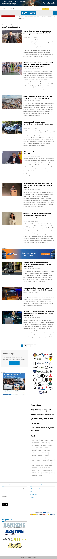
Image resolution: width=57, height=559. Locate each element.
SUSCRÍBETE (45, 8)
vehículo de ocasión (47, 470)
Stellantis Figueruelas (44, 467)
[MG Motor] (43, 377)
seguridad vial (48, 465)
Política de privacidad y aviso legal (37, 489)
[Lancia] (35, 373)
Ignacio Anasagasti (28, 69)
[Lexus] (47, 373)
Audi (38, 440)
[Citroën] (50, 356)
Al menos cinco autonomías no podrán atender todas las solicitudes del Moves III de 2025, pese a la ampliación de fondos (38, 64)
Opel (43, 457)
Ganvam (39, 450)
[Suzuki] (43, 390)
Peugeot (39, 460)
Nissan (46, 455)
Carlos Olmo (26, 37)
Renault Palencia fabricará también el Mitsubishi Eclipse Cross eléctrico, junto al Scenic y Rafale (37, 264)
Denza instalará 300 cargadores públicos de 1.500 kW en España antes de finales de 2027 (38, 289)
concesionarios (35, 445)
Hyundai (33, 452)
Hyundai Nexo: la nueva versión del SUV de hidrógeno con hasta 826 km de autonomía (36, 17)
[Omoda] (39, 381)
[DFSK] (43, 360)
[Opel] (43, 381)
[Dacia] (39, 360)
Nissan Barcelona (36, 457)
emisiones (43, 445)
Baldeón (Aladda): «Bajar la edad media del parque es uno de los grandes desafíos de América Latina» (37, 33)
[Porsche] (50, 381)
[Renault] (36, 385)
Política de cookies (34, 491)
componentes (45, 442)
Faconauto (50, 445)
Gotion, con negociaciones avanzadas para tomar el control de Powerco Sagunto (37, 97)
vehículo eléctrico (36, 472)
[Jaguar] (39, 369)
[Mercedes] (39, 377)
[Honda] (43, 364)
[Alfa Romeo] (35, 356)
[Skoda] (50, 385)
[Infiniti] (50, 364)
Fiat (32, 447)
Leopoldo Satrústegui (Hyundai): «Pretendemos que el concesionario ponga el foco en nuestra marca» (38, 124)
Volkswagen (46, 472)
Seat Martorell (39, 465)
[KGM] (46, 369)
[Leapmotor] (43, 373)
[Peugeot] (47, 381)
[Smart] (35, 390)
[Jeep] (42, 369)
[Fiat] (35, 364)
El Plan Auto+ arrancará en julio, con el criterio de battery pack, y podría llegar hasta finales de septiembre (38, 313)
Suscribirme (15, 363)
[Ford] (39, 364)
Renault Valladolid (46, 462)
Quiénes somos (33, 494)
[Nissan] (35, 381)
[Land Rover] (39, 373)
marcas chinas (44, 452)
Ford (37, 447)
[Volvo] (45, 394)
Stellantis (34, 467)
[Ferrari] (50, 360)
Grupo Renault (47, 450)
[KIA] (51, 369)
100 (31, 345)
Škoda (40, 475)
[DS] (47, 360)
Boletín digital (9, 353)
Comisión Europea (36, 442)
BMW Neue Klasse (35, 423)
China (46, 440)
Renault (52, 460)
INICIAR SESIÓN (53, 8)
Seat (33, 465)
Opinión (48, 457)
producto (45, 460)
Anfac (33, 440)
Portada (4, 24)
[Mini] (47, 377)
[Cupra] (35, 360)
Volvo (52, 472)
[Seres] (45, 385)
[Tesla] (47, 390)
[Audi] (39, 356)
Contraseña (4, 496)
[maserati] (50, 373)
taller (33, 470)
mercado (34, 455)
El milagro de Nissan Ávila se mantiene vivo (42, 414)
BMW (42, 440)
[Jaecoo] (35, 369)
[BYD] (47, 356)
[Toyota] (50, 390)
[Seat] (40, 385)
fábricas (34, 450)
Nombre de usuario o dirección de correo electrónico (14, 489)
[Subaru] (39, 390)
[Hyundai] (47, 364)
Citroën (51, 440)
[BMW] (43, 356)
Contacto (32, 497)
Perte (33, 460)
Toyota (38, 470)
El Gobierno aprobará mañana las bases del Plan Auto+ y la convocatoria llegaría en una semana (37, 185)
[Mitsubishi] (50, 377)
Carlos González (28, 292)
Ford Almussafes (44, 447)
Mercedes (40, 455)
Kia (38, 452)
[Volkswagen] (41, 394)
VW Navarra (34, 475)
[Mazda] (35, 377)
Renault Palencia (35, 462)
